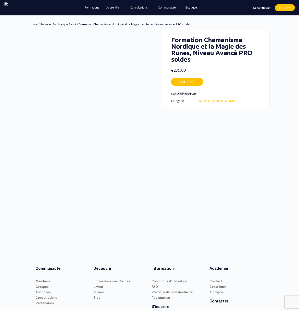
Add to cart (187, 82)
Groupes (42, 287)
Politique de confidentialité (172, 292)
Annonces (43, 292)
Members (43, 281)
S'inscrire (285, 7)
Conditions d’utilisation (169, 281)
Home (33, 24)
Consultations (46, 298)
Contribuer (218, 287)
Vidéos (99, 292)
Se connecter (262, 8)
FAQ (155, 287)
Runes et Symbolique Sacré (58, 24)
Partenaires (45, 303)
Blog (97, 298)
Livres (98, 287)
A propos (217, 292)
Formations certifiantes (112, 281)
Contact (216, 281)
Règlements (161, 298)
